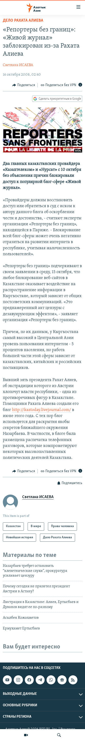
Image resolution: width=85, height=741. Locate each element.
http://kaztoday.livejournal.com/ (41, 410)
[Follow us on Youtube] (7, 679)
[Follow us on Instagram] (18, 679)
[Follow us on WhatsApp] (51, 679)
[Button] (23, 85)
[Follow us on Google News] (61, 679)
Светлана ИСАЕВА (18, 65)
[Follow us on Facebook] (29, 679)
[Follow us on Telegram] (40, 679)
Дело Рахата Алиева (23, 21)
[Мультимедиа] (26, 735)
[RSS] (72, 679)
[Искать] (59, 735)
